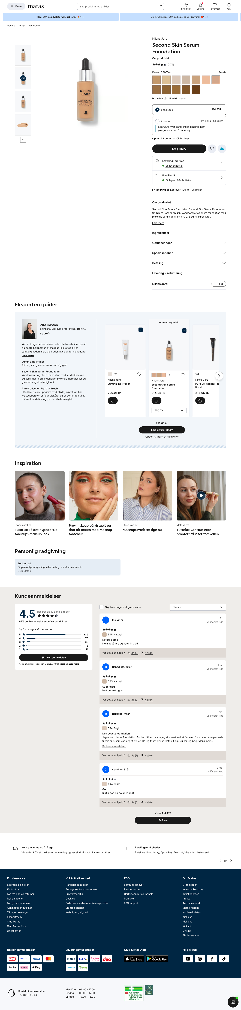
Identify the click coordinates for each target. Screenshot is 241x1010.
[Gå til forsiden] (36, 6)
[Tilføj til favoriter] (212, 148)
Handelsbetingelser (77, 884)
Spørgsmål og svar (18, 884)
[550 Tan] (216, 80)
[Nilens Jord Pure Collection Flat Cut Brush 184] (212, 366)
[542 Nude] (166, 80)
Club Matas (13, 921)
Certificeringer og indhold (138, 893)
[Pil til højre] (238, 17)
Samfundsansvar (133, 884)
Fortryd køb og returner (20, 893)
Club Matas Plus (16, 926)
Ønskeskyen (14, 930)
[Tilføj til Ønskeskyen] (222, 148)
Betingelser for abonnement (82, 889)
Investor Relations (193, 889)
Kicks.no (187, 921)
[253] (110, 374)
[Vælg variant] (156, 400)
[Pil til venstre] (220, 860)
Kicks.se (187, 916)
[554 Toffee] (156, 89)
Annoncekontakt (192, 903)
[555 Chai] (166, 89)
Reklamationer (15, 898)
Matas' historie (191, 907)
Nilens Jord (159, 38)
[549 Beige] (206, 80)
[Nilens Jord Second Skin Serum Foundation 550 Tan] (169, 366)
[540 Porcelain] (156, 80)
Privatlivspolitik (74, 893)
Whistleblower (191, 893)
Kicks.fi (187, 926)
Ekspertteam (14, 916)
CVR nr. (187, 930)
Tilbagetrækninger (17, 912)
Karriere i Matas (192, 912)
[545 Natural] (186, 80)
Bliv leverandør (191, 935)
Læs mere (28, 355)
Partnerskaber (132, 889)
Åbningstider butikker (19, 907)
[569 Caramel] (186, 89)
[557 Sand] (176, 89)
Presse (186, 898)
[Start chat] (233, 1002)
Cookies (70, 898)
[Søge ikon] (161, 6)
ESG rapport (131, 903)
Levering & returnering (167, 273)
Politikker (129, 898)
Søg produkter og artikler (94, 6)
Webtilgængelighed (77, 912)
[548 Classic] (196, 80)
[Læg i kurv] (113, 400)
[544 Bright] (176, 80)
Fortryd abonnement (19, 903)
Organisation (190, 884)
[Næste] (23, 140)
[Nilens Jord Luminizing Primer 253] (125, 366)
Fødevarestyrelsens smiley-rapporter (87, 903)
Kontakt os (13, 889)
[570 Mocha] (196, 89)
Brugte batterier (75, 907)
